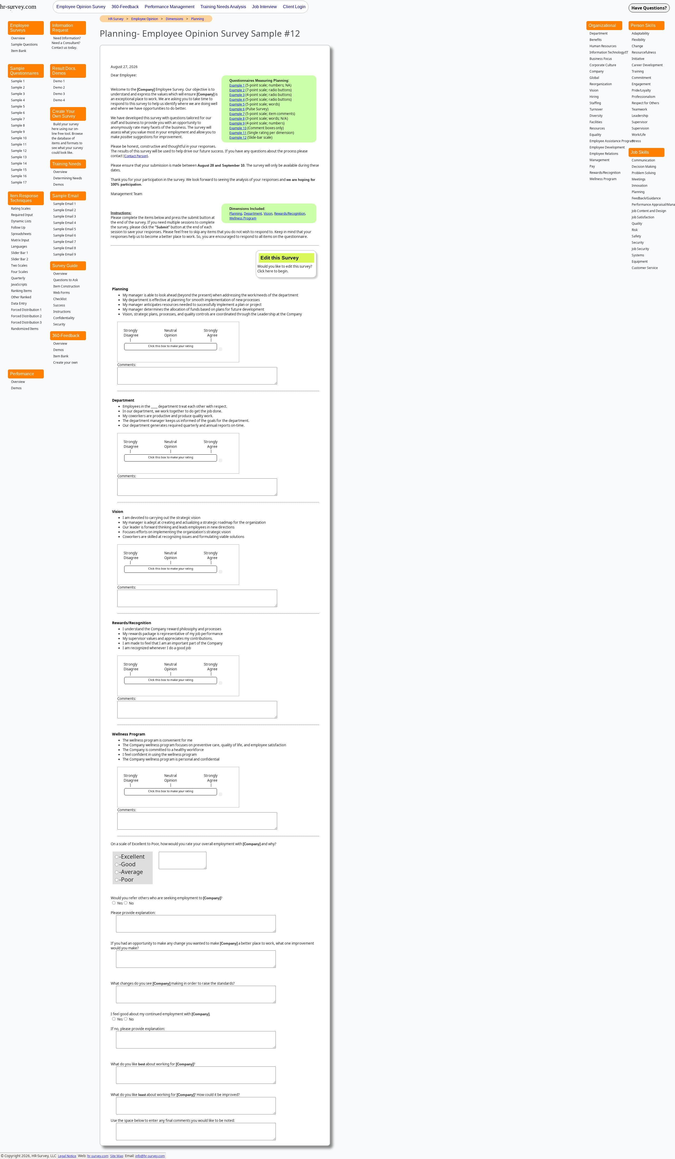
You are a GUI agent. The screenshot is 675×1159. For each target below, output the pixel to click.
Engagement (641, 84)
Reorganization (601, 84)
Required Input (22, 215)
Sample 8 (18, 125)
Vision (268, 213)
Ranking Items (21, 290)
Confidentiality (63, 318)
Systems (638, 255)
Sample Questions (24, 44)
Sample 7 (18, 119)
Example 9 (237, 123)
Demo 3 (59, 94)
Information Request (62, 27)
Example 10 (238, 128)
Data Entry (19, 303)
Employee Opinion (144, 19)
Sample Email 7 (64, 241)
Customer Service (645, 268)
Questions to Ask (65, 280)
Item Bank (18, 51)
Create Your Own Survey (63, 113)
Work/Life (639, 134)
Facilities (596, 122)
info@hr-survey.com (150, 1156)
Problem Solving (643, 173)
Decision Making (644, 166)
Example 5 (237, 104)
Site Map (116, 1156)
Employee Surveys (19, 27)
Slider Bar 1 (19, 253)
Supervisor (640, 122)
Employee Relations (604, 153)
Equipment (640, 261)
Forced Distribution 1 (26, 309)
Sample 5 (18, 106)
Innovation (639, 185)
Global (594, 77)
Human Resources (603, 46)
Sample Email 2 (64, 210)
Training (638, 71)
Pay (592, 166)
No (131, 903)
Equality (595, 134)
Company (597, 71)
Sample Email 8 (64, 248)
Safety (636, 236)
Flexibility (638, 39)
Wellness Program (242, 218)
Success (59, 305)
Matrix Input (20, 240)
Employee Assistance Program (612, 141)
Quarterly (18, 278)
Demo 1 (59, 81)
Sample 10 (19, 138)
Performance (22, 374)
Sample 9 (18, 131)
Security (59, 324)
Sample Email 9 (64, 254)
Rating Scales (21, 208)
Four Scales (19, 272)
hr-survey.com (97, 1156)
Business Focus (601, 58)
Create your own (65, 362)
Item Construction (66, 286)
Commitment (641, 77)
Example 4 (237, 99)
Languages (19, 246)
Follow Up (18, 227)
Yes (119, 903)
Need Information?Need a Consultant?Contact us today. (66, 43)
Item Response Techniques (24, 198)
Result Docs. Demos (64, 70)
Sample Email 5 (64, 229)
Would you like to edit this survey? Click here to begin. (284, 264)
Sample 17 (19, 182)
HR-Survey (115, 19)
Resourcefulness (644, 52)
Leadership (640, 115)
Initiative (638, 58)
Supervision (640, 128)
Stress (636, 141)
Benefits (596, 39)
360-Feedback (65, 335)
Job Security (640, 249)
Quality (637, 223)
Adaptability (640, 33)
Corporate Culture (603, 65)
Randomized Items (24, 328)
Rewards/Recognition (289, 213)
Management (599, 160)
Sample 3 (18, 94)
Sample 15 (19, 169)
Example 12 (238, 137)
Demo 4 (59, 100)
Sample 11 (19, 144)
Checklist (59, 299)
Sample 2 (18, 87)
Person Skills (643, 25)
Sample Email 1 (64, 203)
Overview (18, 38)
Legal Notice (67, 1156)
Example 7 (237, 114)
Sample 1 (18, 81)
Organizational (602, 25)
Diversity (596, 115)
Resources (597, 128)
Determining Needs (67, 178)
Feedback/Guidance (646, 198)
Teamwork (639, 109)
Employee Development (607, 147)
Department (253, 213)
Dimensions (174, 19)
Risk (635, 230)
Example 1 (237, 85)
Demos (58, 184)
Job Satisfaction (643, 217)
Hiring (594, 96)
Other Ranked (21, 297)
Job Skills (640, 152)
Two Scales (19, 265)
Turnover (596, 109)
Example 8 (237, 118)
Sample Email (65, 196)
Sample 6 (18, 112)
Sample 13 (19, 157)
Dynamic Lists (21, 221)
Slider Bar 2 (19, 259)
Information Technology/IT (609, 52)
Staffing (595, 103)
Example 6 (237, 109)
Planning (197, 19)
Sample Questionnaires (24, 70)
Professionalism (643, 96)
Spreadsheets (21, 234)
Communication (643, 160)
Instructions (62, 311)
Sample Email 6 (64, 235)
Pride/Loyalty (641, 90)
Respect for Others (645, 103)
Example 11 (238, 133)
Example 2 (237, 90)
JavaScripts (19, 284)
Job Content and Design (649, 211)
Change (637, 46)
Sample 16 (19, 176)
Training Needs (66, 164)
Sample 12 (19, 150)
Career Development (647, 65)
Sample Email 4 (64, 222)
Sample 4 (18, 100)
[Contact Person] (135, 156)
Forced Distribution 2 (26, 316)
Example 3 (237, 95)
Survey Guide (65, 265)
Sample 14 (19, 163)
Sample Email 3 (64, 216)
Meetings (638, 179)
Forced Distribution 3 (26, 322)
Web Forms (61, 292)
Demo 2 (59, 87)
